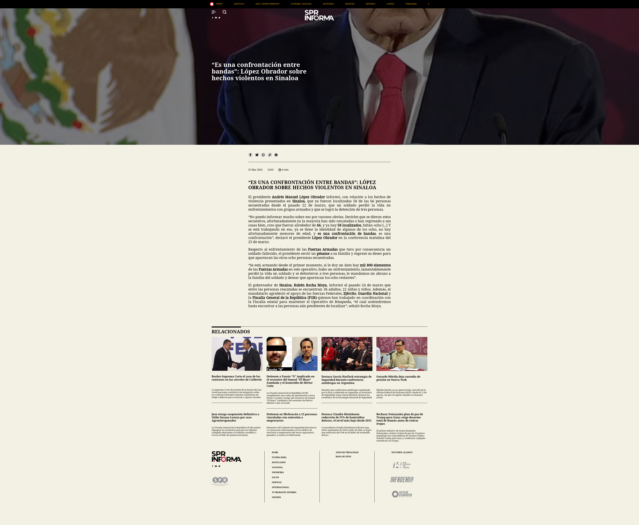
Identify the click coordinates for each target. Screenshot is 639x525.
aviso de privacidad (347, 452)
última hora (279, 457)
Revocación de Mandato (389, 3)
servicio (277, 482)
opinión (276, 497)
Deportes (275, 3)
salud (275, 477)
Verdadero (315, 3)
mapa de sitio (343, 456)
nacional (277, 467)
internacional (280, 487)
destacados (279, 462)
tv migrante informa (284, 492)
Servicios (254, 3)
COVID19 (295, 3)
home (275, 452)
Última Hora (338, 3)
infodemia (278, 472)
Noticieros (232, 3)
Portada (361, 3)
